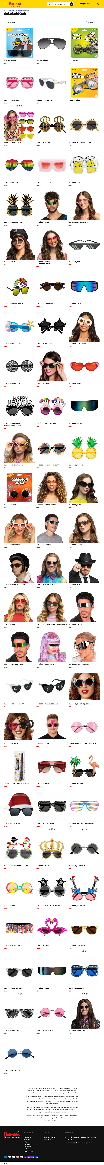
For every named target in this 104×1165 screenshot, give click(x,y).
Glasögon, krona (43, 866)
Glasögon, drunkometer (13, 304)
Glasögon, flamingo (44, 945)
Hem (7, 10)
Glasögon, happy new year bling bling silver (12, 424)
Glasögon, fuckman (44, 744)
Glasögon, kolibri (43, 383)
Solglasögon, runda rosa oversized (82, 744)
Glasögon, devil (10, 624)
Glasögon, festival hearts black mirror (51, 624)
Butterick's (10, 1163)
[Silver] (85, 951)
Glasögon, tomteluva (12, 823)
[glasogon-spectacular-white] (84, 829)
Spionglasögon (10, 60)
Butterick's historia (49, 1137)
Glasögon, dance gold (77, 945)
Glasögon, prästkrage (77, 344)
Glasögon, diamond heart (79, 222)
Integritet (27, 1142)
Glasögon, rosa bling (12, 100)
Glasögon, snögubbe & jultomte (16, 866)
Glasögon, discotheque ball (79, 704)
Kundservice (27, 1137)
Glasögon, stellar (76, 545)
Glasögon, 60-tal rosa (44, 1030)
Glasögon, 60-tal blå (12, 1070)
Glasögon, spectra (43, 545)
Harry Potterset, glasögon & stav (17, 784)
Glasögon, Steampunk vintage (47, 304)
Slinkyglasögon (75, 100)
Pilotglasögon (42, 60)
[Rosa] (17, 106)
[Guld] (83, 951)
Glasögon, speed (75, 304)
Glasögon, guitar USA (77, 906)
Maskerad (11, 10)
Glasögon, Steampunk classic (80, 142)
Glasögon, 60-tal (10, 505)
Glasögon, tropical (76, 784)
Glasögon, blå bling (76, 988)
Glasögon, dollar (43, 142)
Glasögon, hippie (10, 906)
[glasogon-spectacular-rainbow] (87, 829)
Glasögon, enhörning (12, 545)
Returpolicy (27, 1146)
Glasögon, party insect (13, 383)
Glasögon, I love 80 (11, 744)
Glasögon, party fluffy (45, 182)
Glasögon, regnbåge (12, 182)
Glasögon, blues (75, 584)
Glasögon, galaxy (76, 423)
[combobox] (64, 4)
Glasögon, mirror (75, 624)
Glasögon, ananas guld (13, 222)
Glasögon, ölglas (75, 182)
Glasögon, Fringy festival (14, 945)
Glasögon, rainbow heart (46, 584)
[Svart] (20, 106)
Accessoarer (19, 10)
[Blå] (22, 106)
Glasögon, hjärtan (76, 383)
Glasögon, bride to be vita (14, 704)
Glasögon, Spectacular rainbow (81, 823)
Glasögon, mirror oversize (79, 664)
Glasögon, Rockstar (44, 344)
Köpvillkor (27, 1144)
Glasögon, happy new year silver (49, 906)
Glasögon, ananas (76, 465)
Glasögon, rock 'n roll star (14, 584)
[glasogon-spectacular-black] (82, 829)
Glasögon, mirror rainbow (14, 664)
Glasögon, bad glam (11, 1030)
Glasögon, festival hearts (46, 505)
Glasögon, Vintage (43, 784)
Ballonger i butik (28, 1151)
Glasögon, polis (10, 262)
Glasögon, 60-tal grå (77, 1030)
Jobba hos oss (28, 1149)
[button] (5, 4)
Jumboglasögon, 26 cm (12, 142)
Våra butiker (47, 1139)
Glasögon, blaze (42, 988)
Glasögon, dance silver (13, 988)
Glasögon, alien (42, 222)
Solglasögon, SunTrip (44, 100)
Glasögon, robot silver (45, 664)
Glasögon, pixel (75, 262)
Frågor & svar (28, 1139)
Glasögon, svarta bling (45, 823)
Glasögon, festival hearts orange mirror (44, 263)
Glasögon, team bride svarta (47, 704)
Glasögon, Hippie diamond (78, 866)
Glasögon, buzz (75, 505)
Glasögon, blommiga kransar (47, 465)
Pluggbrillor (74, 60)
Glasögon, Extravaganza (13, 465)
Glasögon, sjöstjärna (12, 344)
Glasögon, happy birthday (46, 423)
